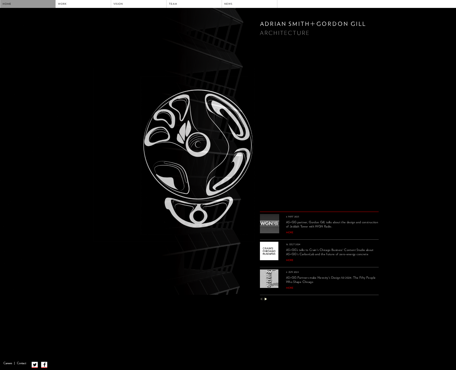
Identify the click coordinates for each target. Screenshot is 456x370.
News (228, 4)
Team (173, 4)
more (289, 232)
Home (7, 4)
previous (261, 299)
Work (62, 4)
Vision (118, 4)
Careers (7, 363)
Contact (21, 363)
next (266, 299)
